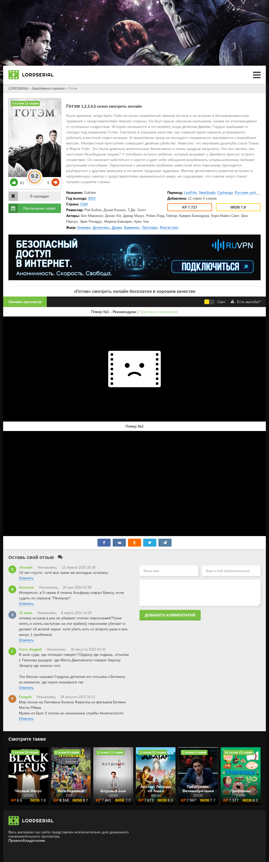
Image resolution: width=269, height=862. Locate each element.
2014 (91, 198)
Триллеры (150, 228)
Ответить (26, 578)
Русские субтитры (249, 193)
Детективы (101, 228)
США (84, 204)
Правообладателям (26, 840)
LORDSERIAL (18, 88)
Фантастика (169, 228)
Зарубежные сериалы (48, 88)
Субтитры (225, 193)
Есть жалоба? (249, 302)
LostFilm (190, 193)
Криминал (132, 228)
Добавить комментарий (170, 615)
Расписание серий (39, 208)
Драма (117, 228)
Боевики (84, 228)
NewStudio (207, 193)
